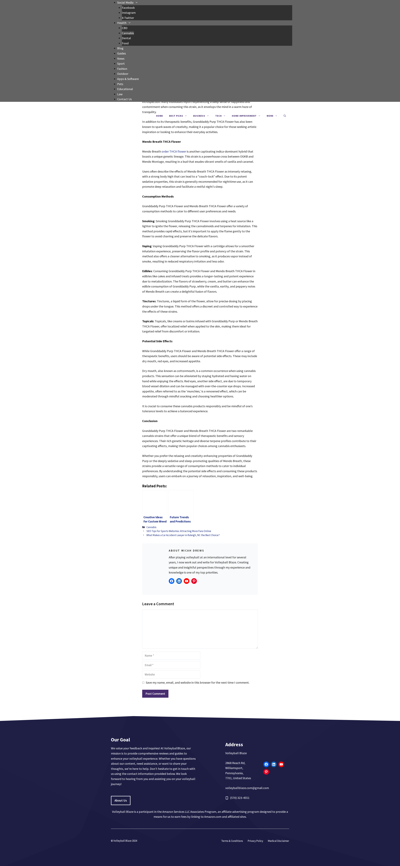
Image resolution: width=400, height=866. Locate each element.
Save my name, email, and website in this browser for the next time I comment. (197, 682)
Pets (120, 84)
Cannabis (128, 33)
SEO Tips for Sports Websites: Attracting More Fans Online (178, 531)
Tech (218, 115)
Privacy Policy (255, 841)
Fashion (122, 69)
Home (159, 115)
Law (119, 94)
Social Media (125, 2)
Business (199, 115)
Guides (121, 53)
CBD (125, 28)
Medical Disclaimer (278, 841)
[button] (284, 116)
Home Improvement (244, 115)
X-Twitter (128, 18)
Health (121, 23)
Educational (125, 89)
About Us (121, 800)
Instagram (129, 13)
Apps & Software (128, 79)
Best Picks (176, 115)
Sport (121, 63)
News (120, 58)
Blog (120, 48)
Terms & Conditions (232, 841)
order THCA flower (174, 151)
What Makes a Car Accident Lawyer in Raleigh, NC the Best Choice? (183, 535)
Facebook (128, 8)
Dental (126, 38)
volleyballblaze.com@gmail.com (247, 788)
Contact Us (124, 99)
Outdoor (122, 74)
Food (125, 43)
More (270, 115)
